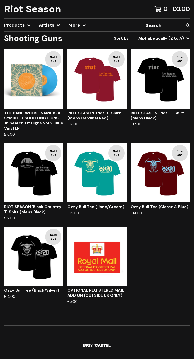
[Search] (188, 25)
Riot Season (32, 9)
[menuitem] (17, 25)
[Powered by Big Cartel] (97, 345)
